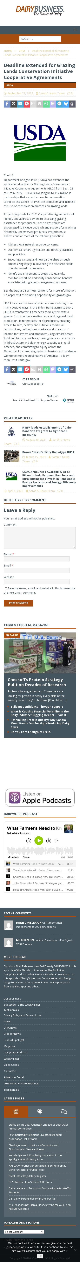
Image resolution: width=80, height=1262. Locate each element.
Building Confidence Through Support (37, 706)
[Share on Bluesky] (66, 104)
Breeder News (12, 1033)
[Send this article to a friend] (33, 104)
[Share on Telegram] (59, 104)
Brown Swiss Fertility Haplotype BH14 (48, 452)
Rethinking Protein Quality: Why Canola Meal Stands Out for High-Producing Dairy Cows (40, 723)
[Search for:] (40, 38)
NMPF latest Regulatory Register (27, 1176)
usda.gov (24, 360)
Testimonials (11, 1010)
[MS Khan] (8, 945)
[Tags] (40, 1111)
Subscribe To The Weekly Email (22, 1004)
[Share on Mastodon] (53, 104)
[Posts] (16, 1111)
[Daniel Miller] (8, 927)
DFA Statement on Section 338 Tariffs (30, 1182)
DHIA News (10, 1027)
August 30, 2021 (36, 439)
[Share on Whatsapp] (46, 104)
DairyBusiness (12, 998)
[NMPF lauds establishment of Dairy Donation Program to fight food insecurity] (11, 432)
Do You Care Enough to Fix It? (31, 732)
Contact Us (10, 1071)
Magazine (10, 1046)
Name (8, 554)
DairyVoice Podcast (15, 1052)
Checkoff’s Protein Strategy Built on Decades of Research (37, 682)
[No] (75, 1250)
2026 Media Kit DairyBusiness (21, 1083)
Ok (40, 1256)
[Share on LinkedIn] (20, 104)
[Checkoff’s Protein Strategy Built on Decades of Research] (40, 671)
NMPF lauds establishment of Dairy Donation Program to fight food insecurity (47, 431)
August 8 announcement (31, 290)
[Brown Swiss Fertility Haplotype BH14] (11, 456)
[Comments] (64, 1111)
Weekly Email (11, 1058)
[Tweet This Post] (13, 104)
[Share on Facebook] (7, 104)
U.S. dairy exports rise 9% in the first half (32, 1198)
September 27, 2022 (20, 93)
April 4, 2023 (15, 491)
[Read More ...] (57, 700)
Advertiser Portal (14, 1077)
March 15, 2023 (36, 457)
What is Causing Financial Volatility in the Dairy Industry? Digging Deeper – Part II (40, 713)
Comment (10, 525)
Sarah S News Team (52, 93)
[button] (74, 30)
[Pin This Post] (26, 104)
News (7, 1021)
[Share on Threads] (72, 104)
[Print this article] (40, 104)
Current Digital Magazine (26, 625)
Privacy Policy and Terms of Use (22, 1015)
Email (7, 565)
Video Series (11, 1064)
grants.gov (63, 295)
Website (9, 577)
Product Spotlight (14, 1040)
